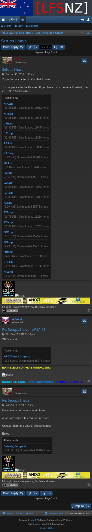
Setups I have (14, 41)
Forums (23, 20)
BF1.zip (8, 261)
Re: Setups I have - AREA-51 (23, 329)
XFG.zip (8, 271)
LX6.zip (8, 173)
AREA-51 (17, 319)
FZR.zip (8, 192)
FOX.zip (8, 232)
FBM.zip (8, 252)
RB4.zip (8, 143)
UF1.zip (8, 133)
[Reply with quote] (84, 61)
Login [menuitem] (83, 20)
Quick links (4, 20)
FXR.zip (8, 212)
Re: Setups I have (15, 400)
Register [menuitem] (89, 20)
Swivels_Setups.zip (15, 446)
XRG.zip (8, 103)
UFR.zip (8, 123)
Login (20, 26)
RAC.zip (8, 153)
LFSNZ (13, 19)
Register (33, 26)
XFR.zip (8, 113)
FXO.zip (8, 222)
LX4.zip (8, 182)
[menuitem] (88, 33)
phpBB (34, 520)
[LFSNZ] (46, 8)
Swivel (18, 59)
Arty (38, 524)
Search (7, 26)
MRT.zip (8, 163)
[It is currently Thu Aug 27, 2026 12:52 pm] (82, 33)
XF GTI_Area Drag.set (17, 356)
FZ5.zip (8, 202)
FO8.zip (8, 242)
